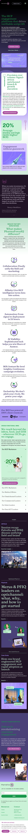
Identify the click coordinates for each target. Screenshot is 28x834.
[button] (1, 195)
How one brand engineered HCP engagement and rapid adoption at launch (12, 664)
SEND (14, 796)
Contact (3, 812)
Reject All (23, 831)
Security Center (4, 815)
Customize (14, 831)
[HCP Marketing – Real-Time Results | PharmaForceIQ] (14, 464)
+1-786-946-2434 (18, 815)
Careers (2, 809)
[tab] (14, 520)
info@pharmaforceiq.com (19, 817)
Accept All (5, 831)
